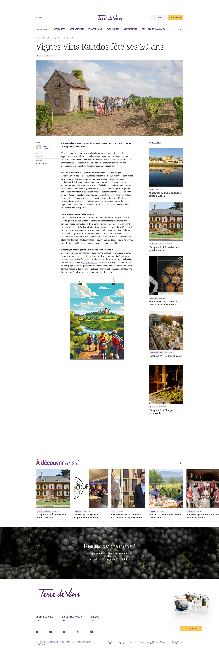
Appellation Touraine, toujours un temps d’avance (165, 194)
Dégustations (76, 29)
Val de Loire (50, 56)
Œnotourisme (95, 29)
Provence (152, 511)
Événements (113, 29)
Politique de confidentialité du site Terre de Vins (152, 643)
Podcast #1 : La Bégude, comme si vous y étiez (165, 516)
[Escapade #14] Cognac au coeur (165, 356)
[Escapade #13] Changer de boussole (161, 412)
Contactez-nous (44, 617)
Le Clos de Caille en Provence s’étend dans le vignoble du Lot (126, 516)
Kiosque (95, 617)
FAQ (38, 620)
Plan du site (110, 643)
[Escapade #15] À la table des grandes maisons (164, 249)
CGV (92, 620)
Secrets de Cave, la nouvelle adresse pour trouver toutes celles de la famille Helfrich (163, 303)
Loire (151, 189)
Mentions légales (122, 643)
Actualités (59, 29)
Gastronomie (130, 29)
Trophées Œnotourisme (156, 244)
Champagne (77, 511)
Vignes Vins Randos (83, 143)
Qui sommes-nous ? (72, 617)
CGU (64, 620)
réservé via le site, (89, 262)
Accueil (38, 38)
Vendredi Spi (191, 511)
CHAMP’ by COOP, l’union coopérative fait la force (86, 516)
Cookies (132, 643)
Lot (113, 511)
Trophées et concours (154, 29)
